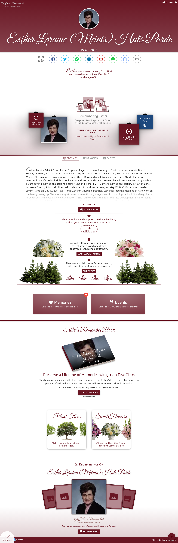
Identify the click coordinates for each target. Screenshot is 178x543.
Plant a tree (89, 271)
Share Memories (90, 532)
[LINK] (137, 59)
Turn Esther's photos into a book (93, 131)
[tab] (70, 158)
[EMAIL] (101, 59)
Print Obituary (90, 210)
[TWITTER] (65, 59)
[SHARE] (125, 59)
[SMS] (113, 59)
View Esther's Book (89, 393)
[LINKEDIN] (89, 59)
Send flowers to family (89, 254)
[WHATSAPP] (77, 59)
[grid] (89, 122)
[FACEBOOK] (53, 59)
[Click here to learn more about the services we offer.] (89, 520)
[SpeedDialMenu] (171, 536)
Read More (89, 204)
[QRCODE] (41, 59)
